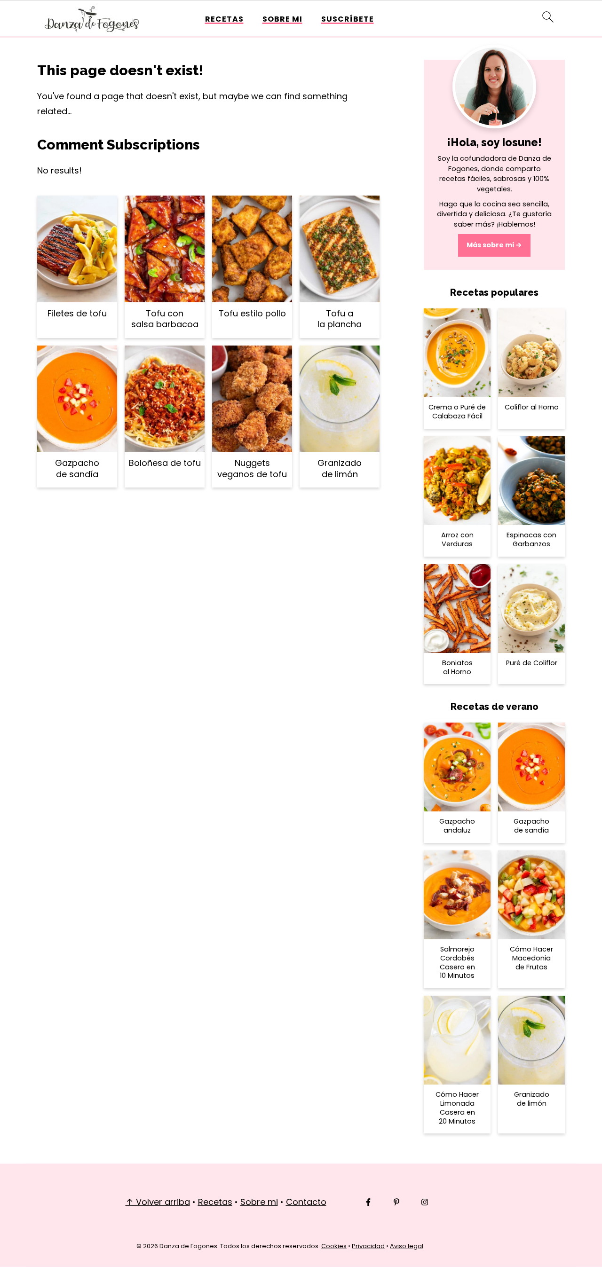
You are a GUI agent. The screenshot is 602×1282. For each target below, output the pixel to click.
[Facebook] (368, 1202)
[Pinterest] (396, 1202)
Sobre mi (282, 19)
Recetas (224, 19)
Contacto (306, 1202)
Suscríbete (347, 19)
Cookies (334, 1246)
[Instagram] (425, 1202)
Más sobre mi (490, 245)
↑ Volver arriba (158, 1202)
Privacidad (368, 1246)
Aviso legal (406, 1246)
